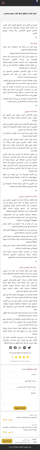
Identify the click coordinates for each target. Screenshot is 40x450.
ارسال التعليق (20, 408)
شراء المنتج (7, 441)
